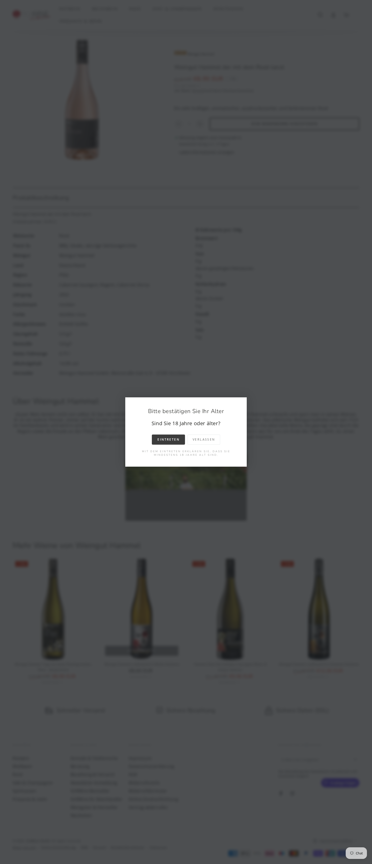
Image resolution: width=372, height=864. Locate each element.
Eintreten (168, 439)
